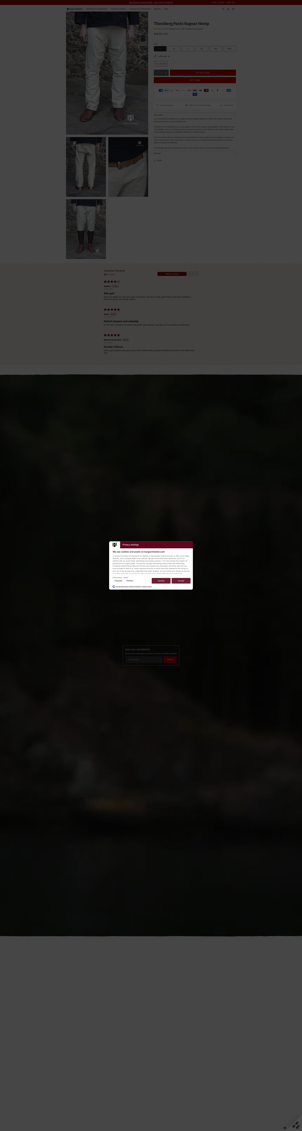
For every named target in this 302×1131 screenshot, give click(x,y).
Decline (161, 581)
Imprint (126, 577)
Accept (181, 581)
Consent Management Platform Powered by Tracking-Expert (134, 586)
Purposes (118, 581)
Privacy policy (117, 577)
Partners (129, 581)
